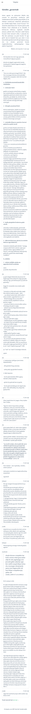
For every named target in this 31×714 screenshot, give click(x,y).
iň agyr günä (18, 57)
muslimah (4, 552)
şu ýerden (5, 269)
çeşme (5, 353)
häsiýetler (8, 57)
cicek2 (3, 526)
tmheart (4, 481)
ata (16, 49)
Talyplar (15, 2)
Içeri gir (15, 700)
